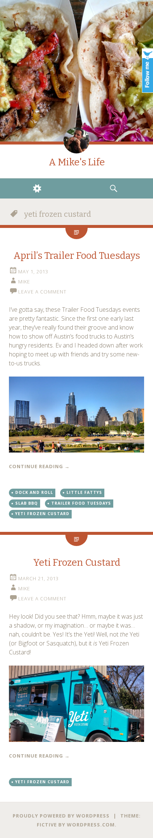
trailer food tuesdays (81, 503)
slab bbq (26, 503)
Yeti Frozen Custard (76, 562)
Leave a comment (42, 291)
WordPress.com (91, 824)
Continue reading (39, 466)
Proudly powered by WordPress (61, 815)
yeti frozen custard (42, 513)
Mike (24, 281)
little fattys (84, 492)
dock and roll (34, 492)
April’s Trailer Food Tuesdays (76, 255)
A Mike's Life (77, 162)
